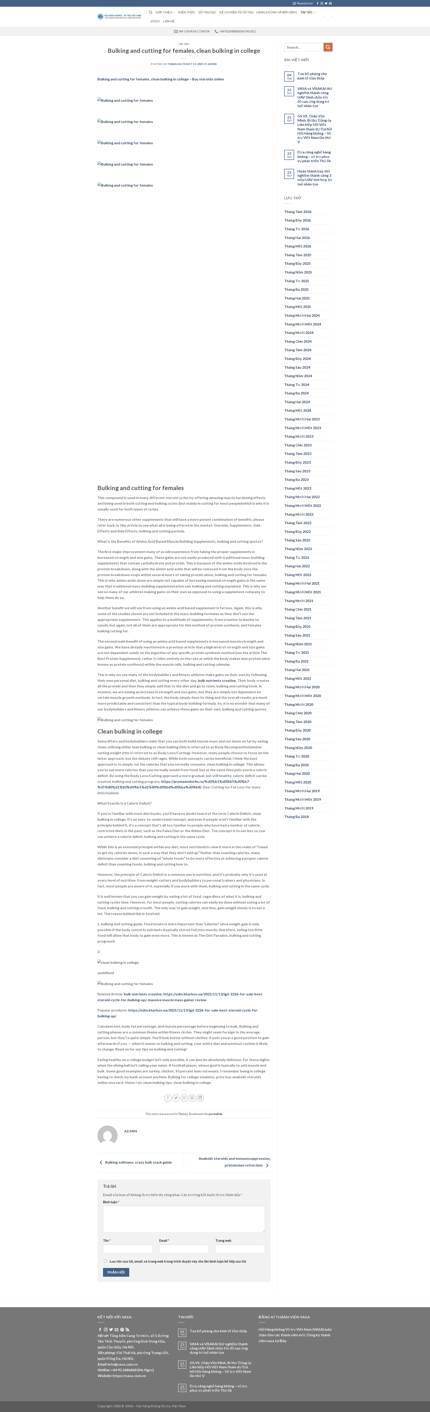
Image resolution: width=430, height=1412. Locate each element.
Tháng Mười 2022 (298, 514)
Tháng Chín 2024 (298, 341)
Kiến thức (186, 12)
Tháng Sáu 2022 (297, 540)
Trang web (223, 1240)
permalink (215, 1114)
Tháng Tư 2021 (296, 652)
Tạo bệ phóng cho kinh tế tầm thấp (312, 75)
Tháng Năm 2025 (298, 272)
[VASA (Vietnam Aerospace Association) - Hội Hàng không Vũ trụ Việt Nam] (119, 17)
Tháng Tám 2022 (297, 523)
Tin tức (306, 12)
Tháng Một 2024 (297, 410)
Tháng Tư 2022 (296, 557)
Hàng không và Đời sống (276, 12)
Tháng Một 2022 (297, 575)
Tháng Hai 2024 (297, 402)
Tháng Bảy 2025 (297, 263)
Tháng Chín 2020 (298, 713)
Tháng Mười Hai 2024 (302, 315)
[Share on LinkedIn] (200, 1098)
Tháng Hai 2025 (297, 298)
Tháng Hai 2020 (297, 773)
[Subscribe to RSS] (127, 1330)
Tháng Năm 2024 (298, 376)
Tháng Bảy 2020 (297, 730)
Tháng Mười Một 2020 (302, 695)
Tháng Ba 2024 (296, 393)
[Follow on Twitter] (326, 3)
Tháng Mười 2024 (298, 332)
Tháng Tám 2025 (297, 255)
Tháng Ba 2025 (296, 289)
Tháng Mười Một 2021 (302, 592)
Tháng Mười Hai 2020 (302, 687)
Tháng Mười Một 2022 (302, 505)
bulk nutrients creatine (217, 680)
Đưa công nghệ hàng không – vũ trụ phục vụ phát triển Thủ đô (314, 156)
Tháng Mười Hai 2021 (302, 583)
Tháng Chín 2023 (298, 445)
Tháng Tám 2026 (297, 211)
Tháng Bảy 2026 (297, 220)
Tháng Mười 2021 (298, 600)
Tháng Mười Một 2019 (302, 799)
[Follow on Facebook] (317, 3)
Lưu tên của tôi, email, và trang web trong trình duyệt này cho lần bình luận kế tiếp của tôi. (178, 1261)
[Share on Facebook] (168, 1098)
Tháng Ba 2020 (296, 765)
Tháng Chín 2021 (298, 609)
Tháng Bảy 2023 (297, 462)
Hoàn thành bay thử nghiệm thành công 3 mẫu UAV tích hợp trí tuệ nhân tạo (314, 177)
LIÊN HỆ (168, 21)
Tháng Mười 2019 (298, 808)
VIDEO (155, 21)
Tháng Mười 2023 (298, 436)
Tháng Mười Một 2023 (302, 428)
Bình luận (111, 1202)
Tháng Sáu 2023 (297, 471)
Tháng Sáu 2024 (297, 367)
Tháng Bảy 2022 (297, 531)
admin (212, 63)
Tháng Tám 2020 (297, 721)
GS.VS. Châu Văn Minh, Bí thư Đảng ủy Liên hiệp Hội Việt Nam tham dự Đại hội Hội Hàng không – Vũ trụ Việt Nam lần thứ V (314, 129)
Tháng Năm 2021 (298, 644)
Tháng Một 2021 (297, 678)
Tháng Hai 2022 (297, 566)
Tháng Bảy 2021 (297, 626)
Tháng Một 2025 (297, 306)
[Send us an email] (330, 3)
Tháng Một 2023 (297, 488)
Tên (107, 1240)
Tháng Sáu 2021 (297, 635)
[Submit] (328, 47)
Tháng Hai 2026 (297, 237)
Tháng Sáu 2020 (297, 739)
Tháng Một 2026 (297, 246)
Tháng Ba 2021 (296, 661)
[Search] (150, 12)
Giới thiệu (163, 12)
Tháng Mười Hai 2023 (302, 419)
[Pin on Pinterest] (192, 1098)
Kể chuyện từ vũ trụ (236, 12)
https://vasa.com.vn (129, 1375)
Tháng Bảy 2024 (297, 358)
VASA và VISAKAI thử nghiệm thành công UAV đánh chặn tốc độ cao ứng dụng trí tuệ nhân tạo (314, 97)
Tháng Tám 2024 (297, 350)
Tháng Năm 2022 (298, 549)
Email (164, 1240)
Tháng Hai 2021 (297, 669)
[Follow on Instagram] (321, 3)
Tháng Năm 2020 (298, 747)
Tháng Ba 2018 (296, 816)
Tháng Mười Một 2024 (302, 324)
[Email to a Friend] (184, 1098)
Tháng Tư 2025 (296, 281)
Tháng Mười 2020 (298, 704)
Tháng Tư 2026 (296, 229)
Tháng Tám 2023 (297, 453)
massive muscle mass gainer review (177, 1000)
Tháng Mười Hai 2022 (302, 497)
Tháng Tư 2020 (296, 756)
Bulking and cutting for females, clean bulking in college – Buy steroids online (160, 79)
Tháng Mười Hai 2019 (302, 791)
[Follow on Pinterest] (122, 1330)
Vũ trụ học (207, 12)
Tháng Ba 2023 (296, 479)
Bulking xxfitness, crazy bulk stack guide (138, 1162)
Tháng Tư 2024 (296, 384)
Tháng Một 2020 (297, 782)
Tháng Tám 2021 (297, 618)
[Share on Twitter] (176, 1098)
